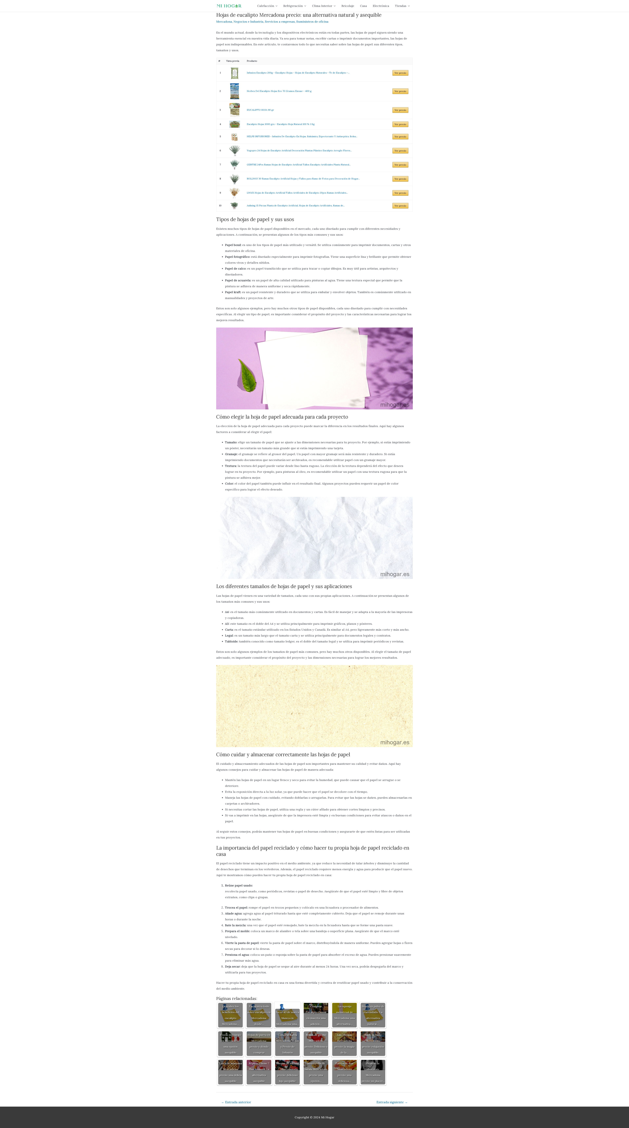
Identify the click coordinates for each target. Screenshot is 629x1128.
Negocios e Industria (248, 21)
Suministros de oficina (312, 21)
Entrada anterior (236, 1102)
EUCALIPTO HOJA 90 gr (260, 109)
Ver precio (400, 72)
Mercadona (224, 21)
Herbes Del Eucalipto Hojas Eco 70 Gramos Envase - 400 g (279, 91)
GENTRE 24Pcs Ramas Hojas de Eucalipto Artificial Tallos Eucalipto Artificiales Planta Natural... (299, 164)
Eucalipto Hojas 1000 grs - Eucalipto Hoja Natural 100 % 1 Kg (281, 124)
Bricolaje (348, 6)
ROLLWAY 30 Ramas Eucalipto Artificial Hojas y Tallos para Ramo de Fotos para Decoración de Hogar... (303, 178)
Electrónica (381, 6)
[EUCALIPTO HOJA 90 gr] (234, 110)
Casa (363, 6)
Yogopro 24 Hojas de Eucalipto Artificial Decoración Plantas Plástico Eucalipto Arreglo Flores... (299, 150)
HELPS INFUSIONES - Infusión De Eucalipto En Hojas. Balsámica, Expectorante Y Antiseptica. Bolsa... (302, 136)
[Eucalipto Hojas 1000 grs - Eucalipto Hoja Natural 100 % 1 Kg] (234, 124)
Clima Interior (322, 6)
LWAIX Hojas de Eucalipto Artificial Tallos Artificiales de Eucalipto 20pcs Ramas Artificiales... (297, 192)
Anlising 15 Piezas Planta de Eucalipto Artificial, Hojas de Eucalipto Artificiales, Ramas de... (296, 205)
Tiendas (400, 6)
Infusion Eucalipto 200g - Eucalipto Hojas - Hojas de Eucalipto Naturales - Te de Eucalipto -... (298, 72)
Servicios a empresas (280, 21)
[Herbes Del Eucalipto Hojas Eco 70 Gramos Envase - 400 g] (234, 91)
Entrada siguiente (392, 1102)
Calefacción (265, 6)
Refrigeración (293, 6)
